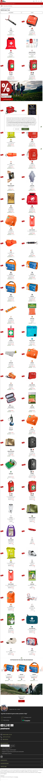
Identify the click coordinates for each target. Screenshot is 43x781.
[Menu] (2, 6)
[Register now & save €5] (21, 694)
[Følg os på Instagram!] (2, 757)
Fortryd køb (3, 766)
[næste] (40, 670)
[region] (21, 123)
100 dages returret (27, 717)
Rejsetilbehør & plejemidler (5, 8)
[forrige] (2, 670)
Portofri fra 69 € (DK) (7, 717)
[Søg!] (41, 6)
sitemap (16, 776)
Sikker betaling (6, 720)
